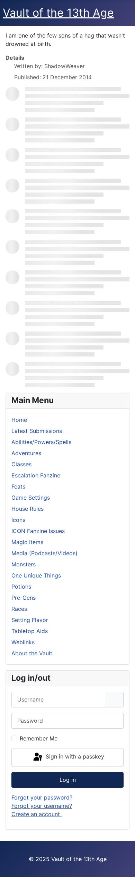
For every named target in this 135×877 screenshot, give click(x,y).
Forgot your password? (41, 797)
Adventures (26, 453)
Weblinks (23, 642)
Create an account (36, 814)
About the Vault (31, 653)
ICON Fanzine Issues (38, 530)
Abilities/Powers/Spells (41, 441)
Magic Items (27, 542)
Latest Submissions (36, 430)
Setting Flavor (29, 619)
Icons (18, 519)
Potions (21, 586)
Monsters (23, 564)
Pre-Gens (23, 597)
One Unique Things (36, 575)
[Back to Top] (122, 864)
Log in (68, 779)
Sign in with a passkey (74, 756)
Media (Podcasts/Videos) (44, 553)
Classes (21, 464)
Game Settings (30, 497)
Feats (18, 486)
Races (19, 608)
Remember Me (38, 738)
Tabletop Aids (29, 631)
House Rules (27, 508)
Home (19, 419)
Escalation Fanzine (35, 475)
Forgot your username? (41, 805)
